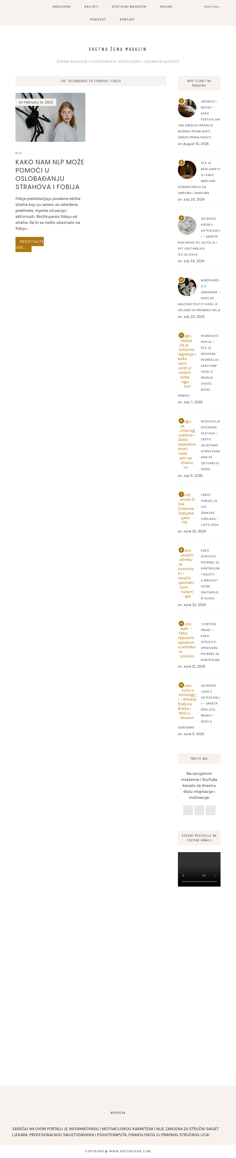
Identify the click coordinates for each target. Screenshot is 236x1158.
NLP (18, 153)
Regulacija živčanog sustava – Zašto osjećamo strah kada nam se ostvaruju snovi (210, 445)
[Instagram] (199, 810)
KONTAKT (127, 19)
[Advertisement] (199, 1003)
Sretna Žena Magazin (118, 49)
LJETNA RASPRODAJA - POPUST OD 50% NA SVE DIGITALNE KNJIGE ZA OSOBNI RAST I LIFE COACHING (100, 9)
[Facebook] (188, 810)
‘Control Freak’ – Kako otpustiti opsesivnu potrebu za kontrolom (210, 642)
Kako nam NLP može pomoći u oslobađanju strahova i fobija (49, 174)
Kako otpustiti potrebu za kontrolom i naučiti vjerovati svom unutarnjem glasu (210, 574)
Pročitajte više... (29, 244)
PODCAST (98, 19)
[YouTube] (210, 810)
